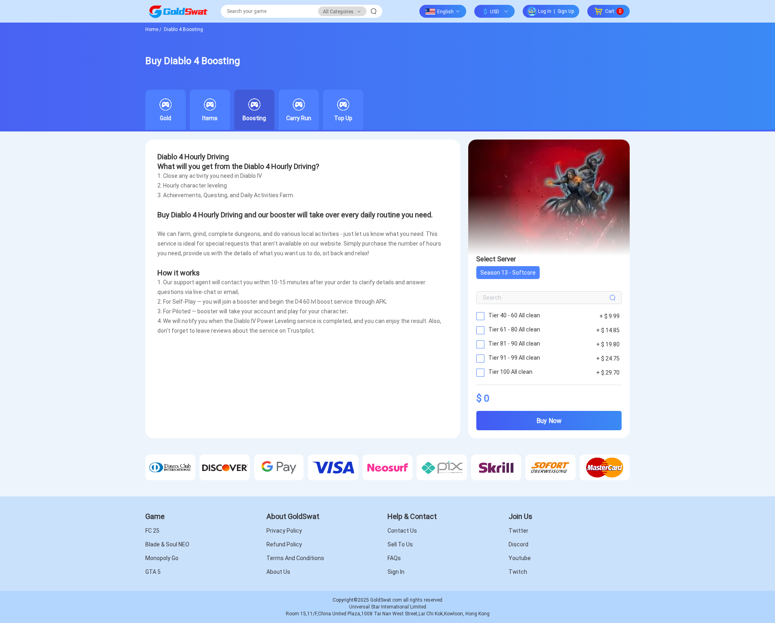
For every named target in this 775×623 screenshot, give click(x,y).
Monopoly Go (161, 558)
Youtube (520, 558)
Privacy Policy (284, 530)
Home (153, 29)
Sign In (396, 572)
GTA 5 (153, 572)
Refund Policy (284, 544)
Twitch (518, 572)
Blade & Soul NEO (167, 544)
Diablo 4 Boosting (183, 29)
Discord (518, 544)
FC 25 (152, 530)
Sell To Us (400, 544)
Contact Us (402, 530)
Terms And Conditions (295, 558)
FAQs (394, 558)
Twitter (518, 530)
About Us (278, 572)
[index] (178, 11)
